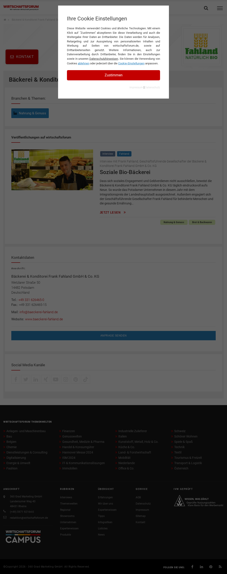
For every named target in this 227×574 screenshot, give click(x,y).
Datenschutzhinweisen (103, 58)
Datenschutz (152, 87)
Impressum (136, 87)
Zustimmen (114, 75)
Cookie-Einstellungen (131, 63)
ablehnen (83, 63)
